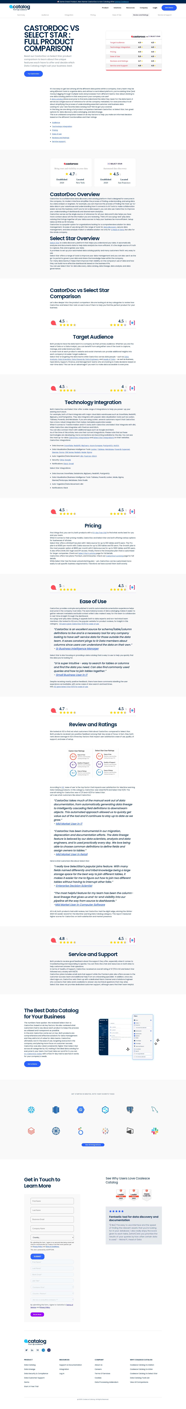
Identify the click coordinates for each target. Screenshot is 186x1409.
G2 (63, 787)
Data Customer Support (34, 1378)
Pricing (55, 130)
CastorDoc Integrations (79, 437)
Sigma (89, 452)
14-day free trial (100, 532)
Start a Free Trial (31, 1386)
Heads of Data (109, 359)
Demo (26, 1382)
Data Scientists (64, 359)
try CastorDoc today (33, 1053)
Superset (126, 449)
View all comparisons (139, 1382)
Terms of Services (102, 1373)
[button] (105, 8)
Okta (62, 460)
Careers (98, 1369)
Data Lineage (29, 1369)
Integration (64, 1369)
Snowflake (68, 445)
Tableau (101, 449)
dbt (81, 456)
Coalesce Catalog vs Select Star (143, 1373)
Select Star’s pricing (87, 553)
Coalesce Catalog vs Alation (142, 1365)
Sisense (55, 452)
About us (98, 1365)
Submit (37, 1256)
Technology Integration (62, 126)
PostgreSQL (108, 445)
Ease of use (57, 134)
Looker (94, 449)
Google (68, 460)
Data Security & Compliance (36, 1373)
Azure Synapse (96, 445)
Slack (65, 463)
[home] (19, 7)
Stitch (94, 456)
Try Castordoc (33, 74)
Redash (77, 452)
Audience (56, 122)
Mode (83, 452)
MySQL (116, 445)
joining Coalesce (122, 2)
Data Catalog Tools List (140, 1378)
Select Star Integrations (103, 437)
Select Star (55, 243)
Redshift (77, 445)
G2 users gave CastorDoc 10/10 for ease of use (79, 624)
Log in (61, 1373)
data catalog (57, 99)
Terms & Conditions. (52, 1246)
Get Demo (169, 8)
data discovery (110, 227)
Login (155, 8)
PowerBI (118, 449)
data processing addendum (106, 1382)
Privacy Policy (38, 1246)
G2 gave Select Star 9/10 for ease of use (71, 686)
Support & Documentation (70, 1365)
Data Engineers (91, 359)
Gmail (71, 463)
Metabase (109, 449)
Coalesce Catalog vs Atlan (141, 1369)
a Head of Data (117, 229)
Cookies (98, 1378)
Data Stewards (78, 359)
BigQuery (85, 445)
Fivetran (87, 456)
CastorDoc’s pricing (114, 556)
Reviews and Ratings (60, 137)
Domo (61, 452)
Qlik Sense (69, 452)
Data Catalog (30, 1365)
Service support (59, 141)
